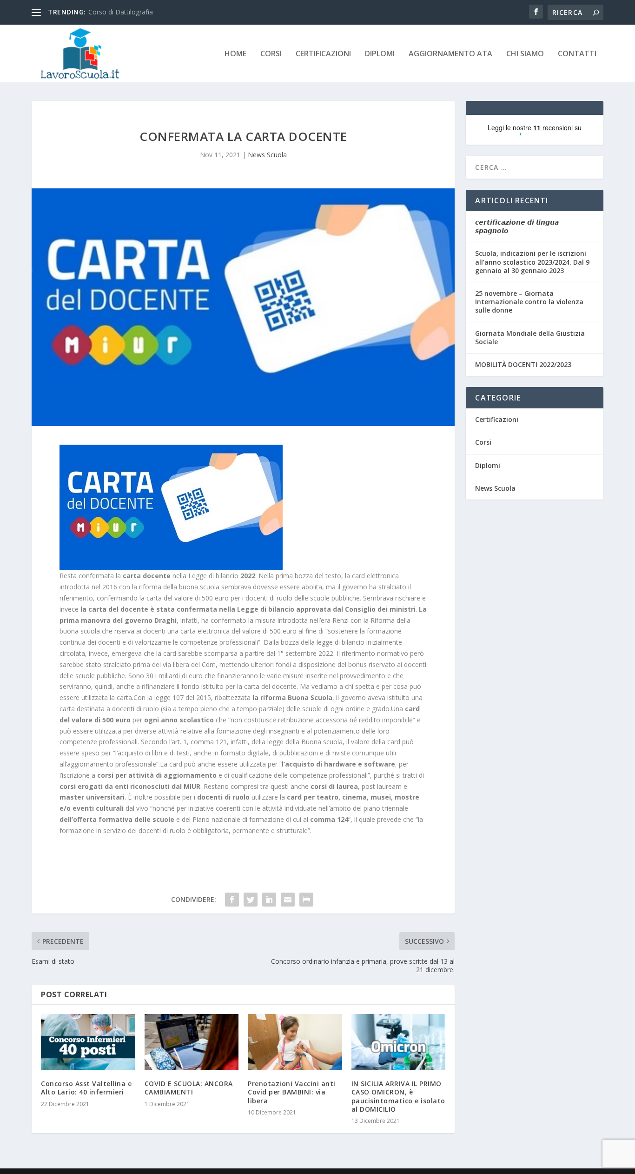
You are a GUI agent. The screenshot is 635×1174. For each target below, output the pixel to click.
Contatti (577, 54)
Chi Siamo (525, 54)
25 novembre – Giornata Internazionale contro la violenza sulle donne (529, 301)
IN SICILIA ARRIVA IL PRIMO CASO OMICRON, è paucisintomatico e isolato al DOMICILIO (398, 1096)
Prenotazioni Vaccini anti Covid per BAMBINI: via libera (292, 1092)
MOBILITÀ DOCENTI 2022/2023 (523, 364)
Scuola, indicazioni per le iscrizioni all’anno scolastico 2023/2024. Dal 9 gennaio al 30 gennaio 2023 (532, 261)
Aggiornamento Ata (450, 54)
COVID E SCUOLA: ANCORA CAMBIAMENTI (189, 1087)
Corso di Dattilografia (120, 11)
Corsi (271, 54)
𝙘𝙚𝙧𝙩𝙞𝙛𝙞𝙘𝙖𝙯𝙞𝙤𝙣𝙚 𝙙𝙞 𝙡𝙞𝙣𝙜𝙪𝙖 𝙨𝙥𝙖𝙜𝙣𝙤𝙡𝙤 (517, 226)
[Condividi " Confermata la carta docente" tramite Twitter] (250, 899)
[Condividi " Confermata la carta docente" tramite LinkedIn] (269, 899)
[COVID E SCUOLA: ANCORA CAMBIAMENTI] (192, 1042)
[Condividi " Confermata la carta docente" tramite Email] (287, 899)
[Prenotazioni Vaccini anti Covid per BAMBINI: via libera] (295, 1042)
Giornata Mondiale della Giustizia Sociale (530, 337)
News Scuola (267, 154)
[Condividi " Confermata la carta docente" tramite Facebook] (232, 899)
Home (235, 54)
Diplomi (380, 54)
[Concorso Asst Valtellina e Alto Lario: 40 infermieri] (88, 1042)
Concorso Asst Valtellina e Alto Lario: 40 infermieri (86, 1087)
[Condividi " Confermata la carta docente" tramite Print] (306, 899)
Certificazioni (323, 54)
